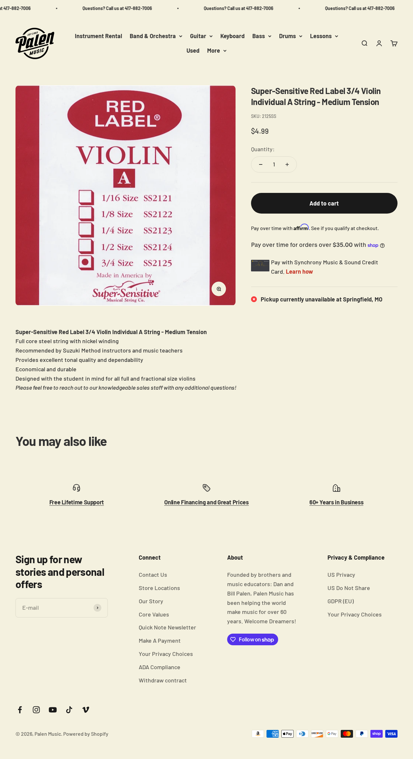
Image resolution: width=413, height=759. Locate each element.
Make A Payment (160, 640)
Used (192, 50)
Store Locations (159, 587)
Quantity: (263, 149)
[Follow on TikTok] (69, 709)
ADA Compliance (159, 666)
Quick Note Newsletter (167, 627)
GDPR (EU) (340, 601)
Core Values (154, 614)
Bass (258, 35)
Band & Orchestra (153, 35)
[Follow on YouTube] (52, 709)
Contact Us (153, 574)
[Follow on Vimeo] (85, 709)
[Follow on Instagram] (36, 709)
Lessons (321, 35)
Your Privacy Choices (166, 653)
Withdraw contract (163, 680)
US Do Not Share (348, 587)
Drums (287, 35)
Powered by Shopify (85, 734)
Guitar (198, 35)
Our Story (151, 601)
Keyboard (232, 35)
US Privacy (341, 574)
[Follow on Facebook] (19, 709)
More (213, 50)
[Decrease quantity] (260, 164)
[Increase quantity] (287, 164)
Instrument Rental (98, 35)
